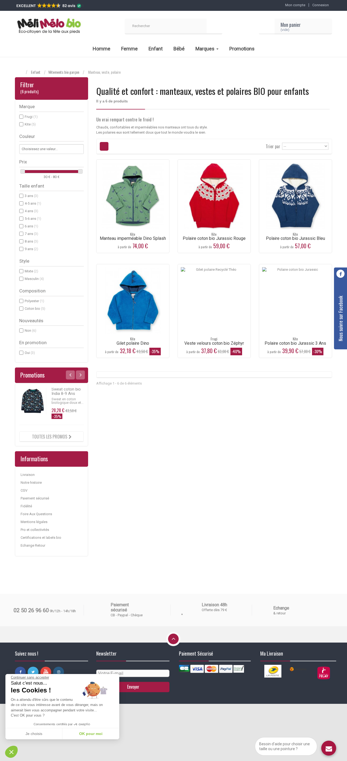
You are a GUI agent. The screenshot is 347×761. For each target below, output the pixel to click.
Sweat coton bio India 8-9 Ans (66, 391)
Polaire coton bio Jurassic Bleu (295, 238)
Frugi (31, 117)
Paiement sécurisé (35, 498)
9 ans (31, 249)
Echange (281, 608)
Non (30, 330)
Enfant (35, 72)
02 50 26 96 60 (31, 610)
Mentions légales (34, 522)
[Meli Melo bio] (49, 27)
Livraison (28, 475)
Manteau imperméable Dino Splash (133, 238)
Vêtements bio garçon (63, 72)
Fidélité (26, 506)
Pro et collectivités (35, 530)
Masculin (34, 279)
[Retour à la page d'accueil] (20, 72)
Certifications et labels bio (41, 538)
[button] (11, 751)
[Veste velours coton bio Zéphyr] (214, 300)
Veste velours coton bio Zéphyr (214, 343)
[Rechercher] (214, 26)
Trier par (273, 146)
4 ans (31, 211)
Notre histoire (31, 483)
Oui (30, 353)
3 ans (31, 196)
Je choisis (33, 733)
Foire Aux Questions (36, 514)
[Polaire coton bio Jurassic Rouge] (214, 196)
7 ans (31, 234)
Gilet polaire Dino (133, 343)
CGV (24, 490)
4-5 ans (33, 203)
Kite (30, 124)
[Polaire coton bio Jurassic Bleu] (295, 196)
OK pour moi (90, 733)
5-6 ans (33, 219)
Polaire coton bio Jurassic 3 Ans (295, 343)
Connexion (320, 5)
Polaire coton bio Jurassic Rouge (214, 238)
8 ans (31, 241)
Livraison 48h (214, 604)
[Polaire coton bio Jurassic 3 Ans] (295, 300)
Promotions (32, 374)
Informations (34, 458)
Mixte (31, 271)
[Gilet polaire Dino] (132, 300)
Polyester (34, 301)
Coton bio (35, 309)
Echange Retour (33, 545)
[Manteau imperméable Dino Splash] (132, 196)
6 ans (31, 226)
